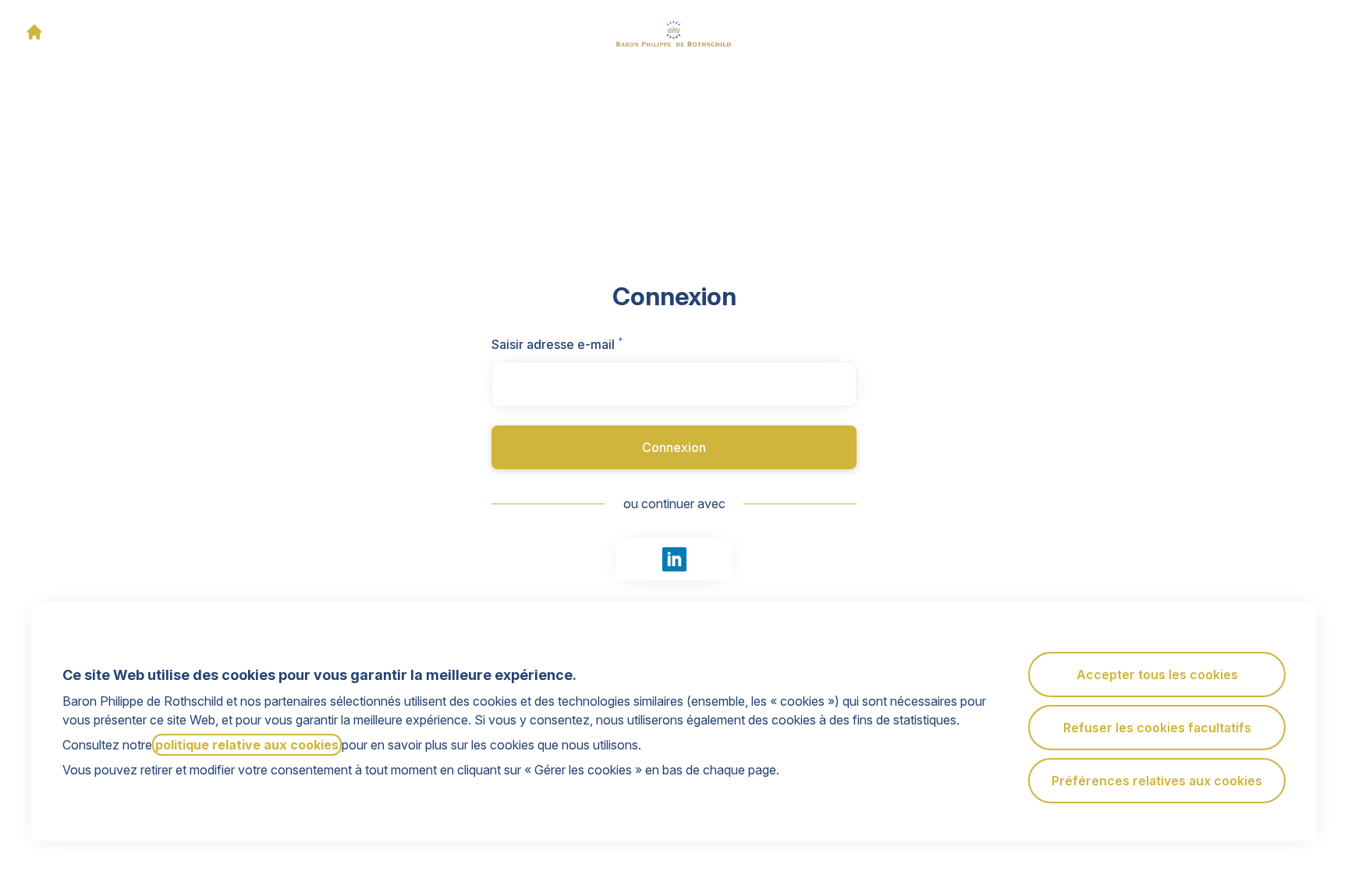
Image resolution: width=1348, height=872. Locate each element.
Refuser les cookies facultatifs (1157, 727)
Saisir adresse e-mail (576, 344)
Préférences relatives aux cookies (1157, 780)
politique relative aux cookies (247, 745)
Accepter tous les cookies (1157, 674)
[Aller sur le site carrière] (34, 32)
